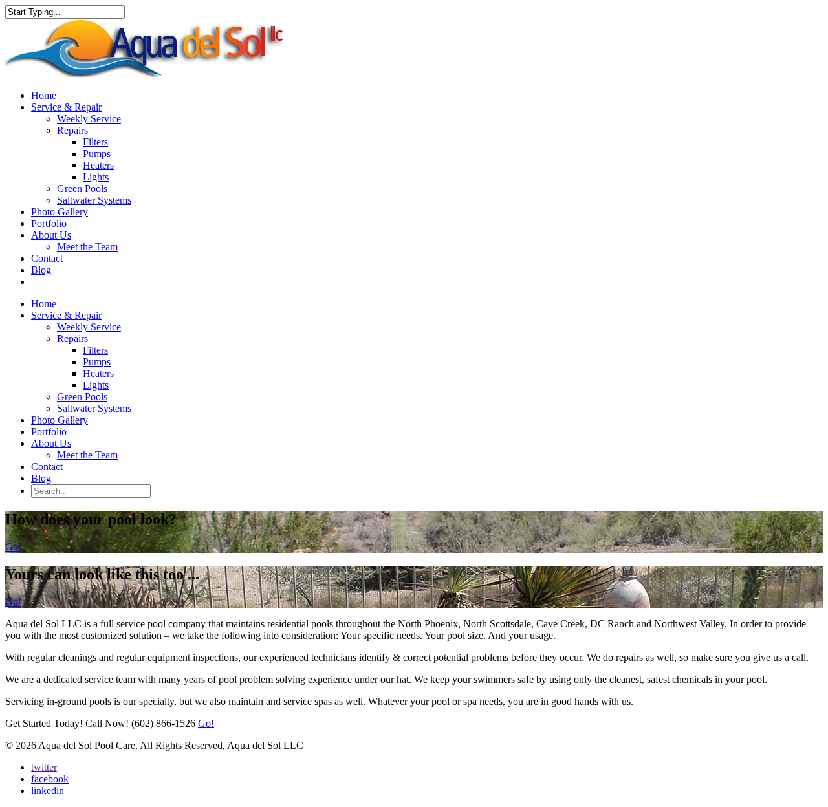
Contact (47, 258)
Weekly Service (89, 118)
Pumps (97, 153)
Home (43, 95)
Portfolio (49, 223)
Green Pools (82, 188)
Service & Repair (66, 107)
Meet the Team (87, 246)
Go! (13, 546)
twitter (44, 767)
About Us (51, 235)
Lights (96, 176)
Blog (41, 269)
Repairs (72, 130)
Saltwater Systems (94, 200)
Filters (95, 141)
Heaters (98, 165)
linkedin (47, 790)
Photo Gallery (59, 211)
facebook (50, 778)
